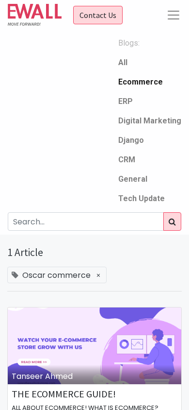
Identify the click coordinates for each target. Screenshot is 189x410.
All (122, 62)
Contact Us (97, 15)
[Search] (172, 221)
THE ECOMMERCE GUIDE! (64, 394)
